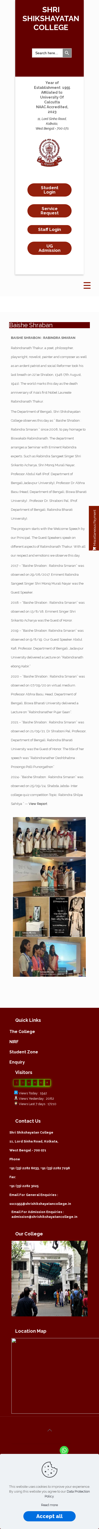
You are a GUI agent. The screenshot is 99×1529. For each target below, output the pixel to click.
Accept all (49, 1516)
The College (22, 1031)
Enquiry (17, 1062)
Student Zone (23, 1052)
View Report (38, 804)
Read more (49, 1505)
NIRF (14, 1041)
